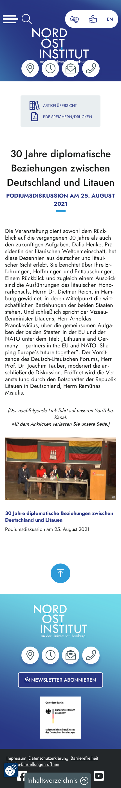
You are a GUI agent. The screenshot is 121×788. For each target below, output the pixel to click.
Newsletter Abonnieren (63, 680)
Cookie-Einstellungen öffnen (32, 764)
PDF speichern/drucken (67, 116)
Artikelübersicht (60, 105)
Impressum (16, 758)
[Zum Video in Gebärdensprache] (74, 19)
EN (110, 19)
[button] (30, 68)
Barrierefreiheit (84, 758)
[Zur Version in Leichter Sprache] (93, 19)
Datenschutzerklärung (48, 758)
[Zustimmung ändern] (11, 770)
